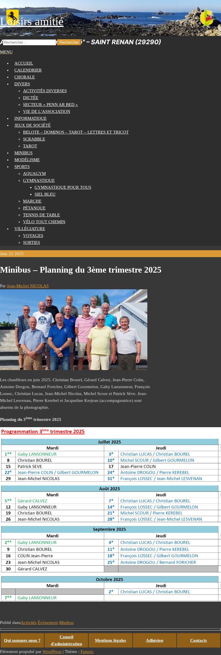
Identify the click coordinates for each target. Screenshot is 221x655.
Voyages (33, 235)
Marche (32, 201)
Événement (48, 622)
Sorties (31, 242)
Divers (22, 84)
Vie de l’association (46, 111)
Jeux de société (32, 125)
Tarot (30, 146)
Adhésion (154, 640)
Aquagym (34, 173)
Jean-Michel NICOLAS (28, 286)
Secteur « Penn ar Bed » (50, 104)
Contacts (198, 640)
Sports (22, 166)
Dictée (30, 97)
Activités (29, 622)
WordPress (52, 651)
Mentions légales (110, 640)
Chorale (24, 77)
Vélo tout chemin (44, 221)
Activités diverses (45, 90)
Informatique (30, 118)
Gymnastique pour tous (63, 187)
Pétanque (34, 208)
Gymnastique (39, 180)
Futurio (87, 651)
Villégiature (29, 228)
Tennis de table (41, 215)
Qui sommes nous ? (22, 640)
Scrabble (34, 139)
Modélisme (27, 159)
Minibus (66, 622)
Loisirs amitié (32, 21)
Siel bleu (45, 194)
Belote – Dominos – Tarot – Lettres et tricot (76, 132)
